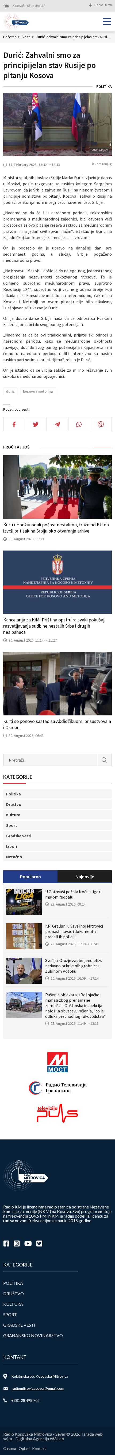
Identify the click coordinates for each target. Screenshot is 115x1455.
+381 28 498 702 (25, 1400)
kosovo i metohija (38, 391)
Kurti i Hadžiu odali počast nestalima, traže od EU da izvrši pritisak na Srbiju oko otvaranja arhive (56, 528)
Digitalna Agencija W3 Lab (39, 1438)
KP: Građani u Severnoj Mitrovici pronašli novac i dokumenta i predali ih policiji (74, 931)
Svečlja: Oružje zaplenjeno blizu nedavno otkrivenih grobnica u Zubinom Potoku (73, 966)
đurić (10, 391)
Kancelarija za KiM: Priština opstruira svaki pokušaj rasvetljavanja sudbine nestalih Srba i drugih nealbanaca (53, 626)
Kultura (13, 815)
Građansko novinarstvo (33, 1335)
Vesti (28, 36)
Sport (11, 825)
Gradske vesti (18, 836)
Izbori (11, 846)
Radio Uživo (103, 5)
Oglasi (24, 1448)
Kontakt (39, 1448)
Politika (104, 86)
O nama (9, 1448)
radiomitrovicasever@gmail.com (38, 1388)
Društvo (13, 804)
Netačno (14, 857)
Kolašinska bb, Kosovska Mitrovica (39, 1376)
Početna (11, 36)
